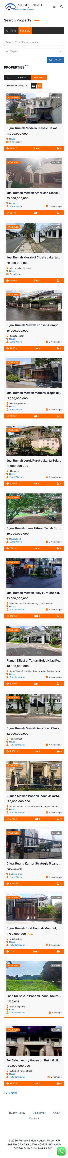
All (9, 77)
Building (13, 874)
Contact (34, 1118)
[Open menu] (54, 6)
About (56, 1112)
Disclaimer (39, 1112)
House (12, 139)
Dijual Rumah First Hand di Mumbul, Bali (34, 928)
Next (14, 1092)
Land (18, 539)
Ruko (20, 874)
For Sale (25, 30)
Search (56, 60)
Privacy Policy (16, 1112)
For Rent (11, 30)
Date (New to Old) (15, 85)
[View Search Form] (61, 6)
